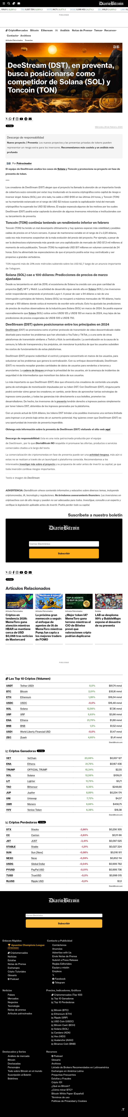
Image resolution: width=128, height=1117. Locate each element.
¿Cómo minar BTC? (62, 1089)
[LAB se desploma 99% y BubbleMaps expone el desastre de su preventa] (108, 602)
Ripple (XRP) (61, 1017)
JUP (8, 792)
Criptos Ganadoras (22, 751)
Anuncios (57, 948)
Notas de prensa (17, 1009)
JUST (34, 840)
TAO (8, 786)
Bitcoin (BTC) (61, 1010)
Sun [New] (37, 852)
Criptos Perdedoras (22, 822)
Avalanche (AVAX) (63, 1040)
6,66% (124, 9)
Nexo (34, 858)
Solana (24, 708)
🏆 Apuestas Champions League (26, 946)
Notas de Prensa (82, 30)
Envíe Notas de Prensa (64, 956)
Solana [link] (61, 168)
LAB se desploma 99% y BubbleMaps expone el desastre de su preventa (108, 620)
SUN (8, 852)
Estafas (98, 611)
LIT (8, 781)
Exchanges (14, 967)
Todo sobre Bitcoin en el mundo (25, 1071)
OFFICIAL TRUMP (37, 769)
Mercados (13, 998)
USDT (9, 685)
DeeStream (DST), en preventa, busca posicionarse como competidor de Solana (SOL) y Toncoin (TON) (61, 77)
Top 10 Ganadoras (64, 998)
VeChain (31, 758)
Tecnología (13, 1005)
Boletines (13, 1078)
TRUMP (10, 769)
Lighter (31, 781)
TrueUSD (36, 875)
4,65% (78, 9)
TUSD (9, 875)
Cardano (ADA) (62, 1032)
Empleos (57, 971)
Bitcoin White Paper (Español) (68, 1093)
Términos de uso (61, 1097)
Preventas (29, 40)
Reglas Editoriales (62, 963)
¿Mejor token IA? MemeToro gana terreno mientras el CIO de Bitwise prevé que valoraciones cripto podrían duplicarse (78, 625)
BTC (8, 691)
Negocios (13, 1002)
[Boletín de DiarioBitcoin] (31, 119)
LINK (89, 9)
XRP (8, 714)
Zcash (23, 737)
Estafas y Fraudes (61, 1078)
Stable (34, 846)
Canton (35, 835)
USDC (9, 702)
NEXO (9, 858)
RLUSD (10, 881)
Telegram (59, 982)
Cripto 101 (57, 1082)
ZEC (66, 9)
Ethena (24, 720)
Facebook (60, 978)
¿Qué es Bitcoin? (61, 1086)
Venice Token (34, 809)
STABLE (11, 846)
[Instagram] (18, 119)
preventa (61, 401)
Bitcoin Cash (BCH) (64, 1025)
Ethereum (47, 30)
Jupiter (31, 792)
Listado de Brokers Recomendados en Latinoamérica (80, 1067)
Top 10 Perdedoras (64, 1002)
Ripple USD (37, 881)
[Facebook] (14, 119)
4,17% (56, 9)
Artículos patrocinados (14, 40)
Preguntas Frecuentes (64, 1074)
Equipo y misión (60, 967)
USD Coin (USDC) (64, 1021)
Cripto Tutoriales (17, 971)
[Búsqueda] (10, 3)
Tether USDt (27, 685)
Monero (31, 804)
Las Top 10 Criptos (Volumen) (29, 678)
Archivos (25, 35)
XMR (111, 9)
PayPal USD (37, 869)
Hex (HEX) (59, 1036)
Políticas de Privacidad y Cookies (69, 1101)
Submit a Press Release (65, 960)
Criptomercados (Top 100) (68, 994)
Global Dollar (38, 863)
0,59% (4, 9)
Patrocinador (24, 163)
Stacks (35, 829)
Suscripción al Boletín (19, 1074)
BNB (8, 725)
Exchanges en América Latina (68, 1071)
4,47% (28, 9)
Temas (98, 30)
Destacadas (14, 1063)
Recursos (110, 30)
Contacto (12, 35)
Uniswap (32, 798)
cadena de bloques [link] (33, 370)
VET (8, 758)
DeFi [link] (19, 289)
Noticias (12, 956)
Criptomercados (19, 952)
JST (8, 840)
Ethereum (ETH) (63, 1013)
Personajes (14, 1067)
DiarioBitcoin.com (115, 742)
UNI (8, 798)
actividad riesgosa (99, 454)
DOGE (40, 9)
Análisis (65, 30)
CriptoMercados (18, 30)
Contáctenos (59, 945)
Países (11, 994)
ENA (8, 720)
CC (8, 835)
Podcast (14, 979)
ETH (8, 697)
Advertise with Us (61, 952)
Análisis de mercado (19, 1056)
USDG (9, 863)
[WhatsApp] (11, 119)
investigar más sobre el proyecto (37, 464)
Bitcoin (34, 30)
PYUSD (10, 869)
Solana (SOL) (61, 1028)
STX (8, 829)
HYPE (16, 9)
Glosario (12, 975)
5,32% (100, 9)
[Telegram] (26, 119)
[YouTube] (22, 119)
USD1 (9, 731)
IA (56, 30)
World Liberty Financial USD (35, 731)
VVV (8, 809)
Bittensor (32, 786)
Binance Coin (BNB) (65, 1043)
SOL (8, 708)
